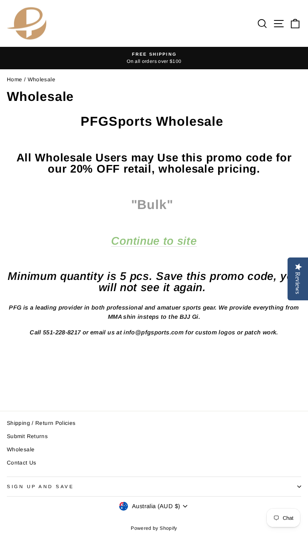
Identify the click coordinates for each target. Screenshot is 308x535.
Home (14, 79)
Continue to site (154, 241)
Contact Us (21, 463)
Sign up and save (40, 486)
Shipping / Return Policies (41, 423)
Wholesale (20, 450)
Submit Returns (27, 436)
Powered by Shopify (154, 528)
